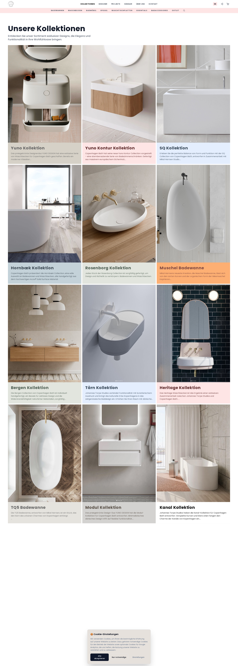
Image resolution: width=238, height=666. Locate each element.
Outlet (175, 10)
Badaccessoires (159, 10)
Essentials (141, 10)
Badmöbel (91, 10)
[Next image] (78, 94)
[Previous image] (10, 94)
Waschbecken (75, 10)
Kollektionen (88, 4)
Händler (128, 4)
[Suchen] (184, 10)
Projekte (115, 4)
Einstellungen (138, 657)
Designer (103, 4)
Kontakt (153, 4)
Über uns (140, 4)
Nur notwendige (119, 657)
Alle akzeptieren (99, 657)
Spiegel (104, 10)
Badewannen (57, 10)
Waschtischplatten (122, 10)
